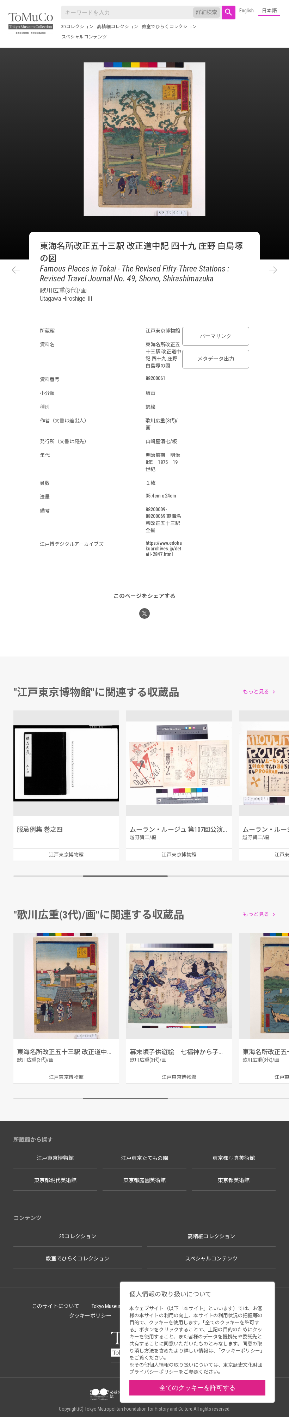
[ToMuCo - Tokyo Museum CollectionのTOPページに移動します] (30, 24)
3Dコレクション (77, 26)
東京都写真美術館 (234, 1158)
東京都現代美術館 (55, 1180)
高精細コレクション (117, 26)
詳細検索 (206, 12)
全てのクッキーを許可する (197, 1387)
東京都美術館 (234, 1180)
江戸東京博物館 (55, 1158)
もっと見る (256, 692)
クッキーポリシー (90, 1316)
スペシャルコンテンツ (84, 36)
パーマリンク (216, 336)
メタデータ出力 (215, 359)
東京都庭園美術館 (144, 1180)
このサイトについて (55, 1306)
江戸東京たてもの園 (144, 1158)
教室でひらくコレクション (169, 26)
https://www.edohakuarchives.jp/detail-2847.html (164, 548)
